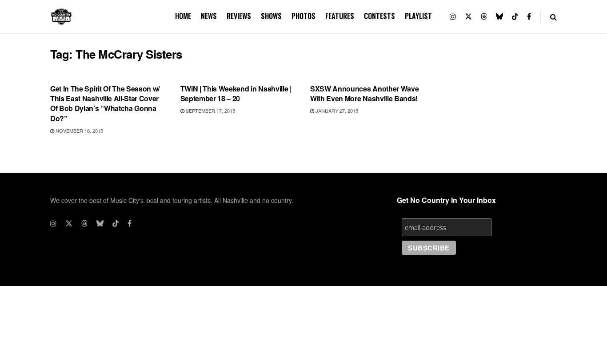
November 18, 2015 (78, 130)
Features (339, 16)
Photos (303, 16)
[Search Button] (553, 16)
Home (183, 16)
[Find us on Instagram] (453, 16)
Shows (271, 16)
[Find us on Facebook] (529, 16)
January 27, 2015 (336, 110)
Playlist (418, 16)
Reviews (239, 16)
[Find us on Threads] (484, 16)
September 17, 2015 (209, 110)
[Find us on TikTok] (515, 16)
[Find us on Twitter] (468, 16)
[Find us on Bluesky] (499, 16)
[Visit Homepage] (61, 17)
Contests (379, 16)
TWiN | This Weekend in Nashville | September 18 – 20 (236, 93)
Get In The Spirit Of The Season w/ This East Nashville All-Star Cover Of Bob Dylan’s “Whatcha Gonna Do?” (105, 103)
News (209, 16)
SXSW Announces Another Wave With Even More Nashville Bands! (364, 93)
